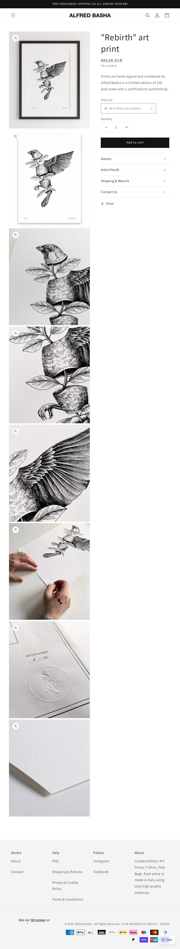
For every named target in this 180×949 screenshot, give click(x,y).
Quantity (106, 119)
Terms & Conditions (67, 899)
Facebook (101, 871)
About (16, 861)
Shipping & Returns (67, 871)
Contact (17, 871)
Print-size (106, 100)
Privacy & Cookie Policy (65, 885)
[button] (13, 15)
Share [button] (110, 203)
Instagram (101, 861)
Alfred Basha (83, 924)
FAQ (55, 861)
